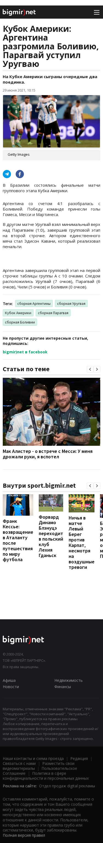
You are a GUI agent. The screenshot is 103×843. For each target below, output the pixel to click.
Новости (11, 686)
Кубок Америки (18, 312)
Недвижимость (68, 680)
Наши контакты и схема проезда (33, 758)
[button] (90, 369)
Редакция (79, 758)
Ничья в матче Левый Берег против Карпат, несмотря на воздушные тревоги (81, 542)
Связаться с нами (19, 763)
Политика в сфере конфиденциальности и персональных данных (46, 776)
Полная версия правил (24, 835)
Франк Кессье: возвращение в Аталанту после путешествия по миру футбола (18, 540)
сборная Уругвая (71, 303)
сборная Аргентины (34, 303)
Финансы (62, 686)
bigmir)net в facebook (25, 351)
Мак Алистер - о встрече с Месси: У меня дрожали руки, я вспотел (48, 454)
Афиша (9, 680)
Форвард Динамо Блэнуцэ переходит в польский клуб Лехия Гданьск (51, 536)
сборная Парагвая (53, 312)
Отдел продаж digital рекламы (67, 785)
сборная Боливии (20, 322)
